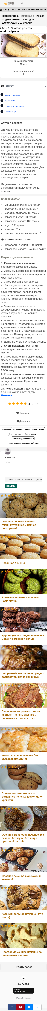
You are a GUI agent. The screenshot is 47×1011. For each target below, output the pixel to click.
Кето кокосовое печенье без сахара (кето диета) (20, 757)
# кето (27, 429)
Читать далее (23, 966)
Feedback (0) (10, 112)
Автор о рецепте (12, 95)
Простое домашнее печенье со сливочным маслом (22, 954)
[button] (43, 3)
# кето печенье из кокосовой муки (23, 443)
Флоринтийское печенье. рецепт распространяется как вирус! (23, 675)
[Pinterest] (23, 978)
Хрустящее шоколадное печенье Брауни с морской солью (23, 637)
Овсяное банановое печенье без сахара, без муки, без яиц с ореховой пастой (23, 838)
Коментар (25, 421)
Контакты (23, 984)
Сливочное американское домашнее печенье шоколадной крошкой (22, 796)
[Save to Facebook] (12, 1007)
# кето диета (38, 429)
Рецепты (9, 10)
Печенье (21, 10)
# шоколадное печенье (23, 438)
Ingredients (10, 101)
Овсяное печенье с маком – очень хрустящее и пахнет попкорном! (20, 525)
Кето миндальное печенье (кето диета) (22, 915)
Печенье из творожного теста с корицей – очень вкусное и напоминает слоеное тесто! (22, 715)
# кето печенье (16, 434)
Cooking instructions (14, 106)
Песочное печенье (13, 563)
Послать (10, 486)
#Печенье (6, 429)
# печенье (17, 429)
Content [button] (10, 86)
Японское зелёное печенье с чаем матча (20, 599)
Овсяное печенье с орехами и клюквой (21, 878)
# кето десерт (31, 434)
